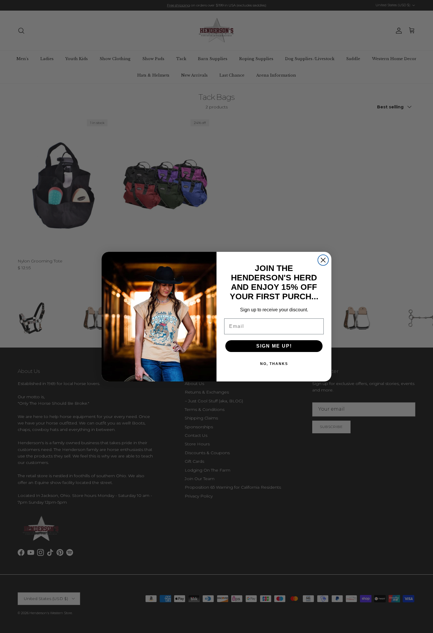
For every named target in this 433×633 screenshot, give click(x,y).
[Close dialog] (323, 260)
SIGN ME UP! (274, 345)
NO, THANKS (274, 364)
